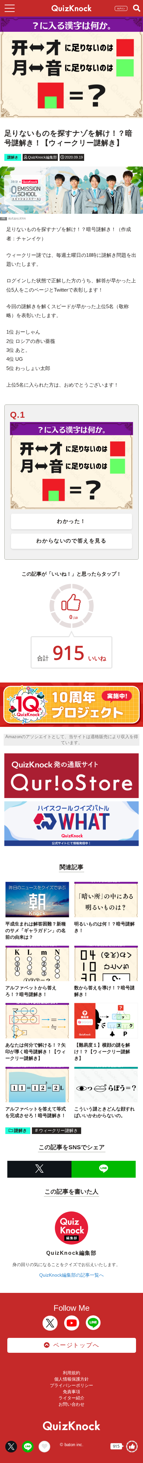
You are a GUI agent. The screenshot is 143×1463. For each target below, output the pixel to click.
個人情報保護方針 (71, 1379)
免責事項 (71, 1391)
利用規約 (71, 1372)
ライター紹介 (71, 1397)
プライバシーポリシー (71, 1385)
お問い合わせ (71, 1404)
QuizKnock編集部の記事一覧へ (71, 1275)
